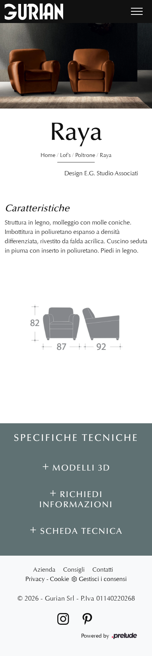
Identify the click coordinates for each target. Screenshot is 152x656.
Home (48, 155)
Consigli (74, 569)
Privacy (35, 579)
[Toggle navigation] (136, 11)
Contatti (102, 569)
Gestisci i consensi (103, 579)
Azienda (44, 569)
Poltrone (85, 155)
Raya (105, 155)
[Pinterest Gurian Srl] (85, 618)
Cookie (59, 579)
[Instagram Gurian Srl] (62, 618)
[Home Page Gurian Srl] (34, 11)
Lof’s (65, 155)
